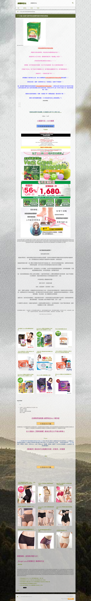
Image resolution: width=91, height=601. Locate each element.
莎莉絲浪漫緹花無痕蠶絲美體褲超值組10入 (26, 529)
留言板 (32, 7)
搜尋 (72, 3)
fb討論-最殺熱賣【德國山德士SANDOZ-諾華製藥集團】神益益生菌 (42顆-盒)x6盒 (35, 581)
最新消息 (24, 7)
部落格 (38, 7)
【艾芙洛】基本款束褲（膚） (61, 530)
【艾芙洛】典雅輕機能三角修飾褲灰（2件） (26, 506)
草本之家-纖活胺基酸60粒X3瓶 (61, 328)
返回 (18, 590)
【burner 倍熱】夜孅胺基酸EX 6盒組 (43, 375)
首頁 (18, 7)
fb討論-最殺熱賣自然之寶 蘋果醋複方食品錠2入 (28, 583)
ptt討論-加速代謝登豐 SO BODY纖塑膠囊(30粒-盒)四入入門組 (31, 585)
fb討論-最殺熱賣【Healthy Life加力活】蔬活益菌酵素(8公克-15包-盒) (32, 580)
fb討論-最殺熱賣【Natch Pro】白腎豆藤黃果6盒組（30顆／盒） (32, 578)
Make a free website (64, 598)
